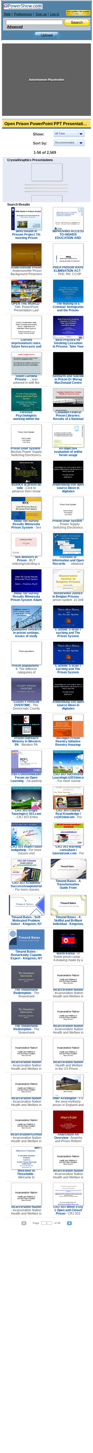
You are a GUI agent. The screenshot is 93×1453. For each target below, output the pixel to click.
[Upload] (47, 35)
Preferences (23, 14)
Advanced (15, 26)
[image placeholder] (47, 172)
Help (7, 14)
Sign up (41, 14)
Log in (54, 14)
